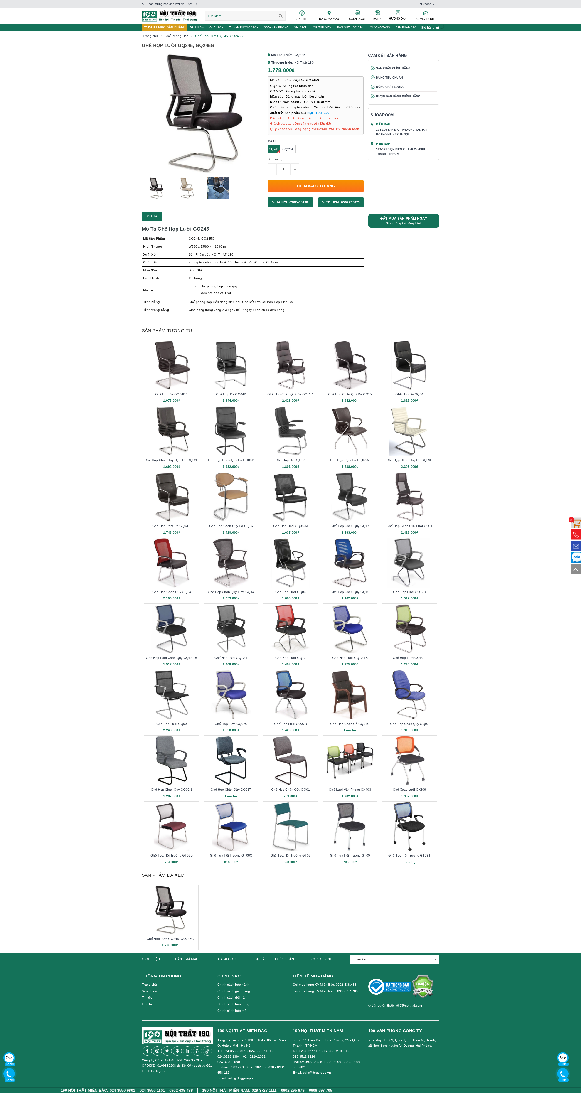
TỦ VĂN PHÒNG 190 (243, 27)
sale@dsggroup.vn (241, 1078)
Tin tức (147, 997)
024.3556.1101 (260, 1051)
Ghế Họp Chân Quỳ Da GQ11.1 (290, 394)
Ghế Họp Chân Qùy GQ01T (231, 789)
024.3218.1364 (228, 1056)
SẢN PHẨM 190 (406, 27)
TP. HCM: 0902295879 (342, 202)
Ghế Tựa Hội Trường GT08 (290, 855)
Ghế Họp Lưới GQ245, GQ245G (170, 938)
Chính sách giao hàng (233, 991)
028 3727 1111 (200, 1090)
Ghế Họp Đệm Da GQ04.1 (171, 526)
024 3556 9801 (57, 1090)
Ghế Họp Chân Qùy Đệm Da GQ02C (171, 460)
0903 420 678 (240, 1067)
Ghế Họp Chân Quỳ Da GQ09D (410, 460)
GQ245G (288, 149)
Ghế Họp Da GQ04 (409, 394)
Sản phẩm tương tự (167, 330)
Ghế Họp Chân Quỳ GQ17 (350, 526)
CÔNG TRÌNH (425, 18)
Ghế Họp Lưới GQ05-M (290, 526)
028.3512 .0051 (335, 1051)
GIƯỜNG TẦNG (380, 27)
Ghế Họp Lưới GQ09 (171, 724)
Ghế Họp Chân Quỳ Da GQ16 (231, 526)
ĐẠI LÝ (377, 18)
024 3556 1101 (87, 1090)
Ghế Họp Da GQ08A (290, 460)
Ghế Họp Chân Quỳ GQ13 (171, 592)
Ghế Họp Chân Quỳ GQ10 (350, 592)
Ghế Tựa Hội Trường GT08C (231, 855)
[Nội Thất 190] (169, 15)
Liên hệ (147, 1004)
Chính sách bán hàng (233, 1004)
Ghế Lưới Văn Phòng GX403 (350, 789)
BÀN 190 (196, 27)
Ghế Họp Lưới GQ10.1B (350, 658)
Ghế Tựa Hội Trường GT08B (171, 855)
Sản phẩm (149, 991)
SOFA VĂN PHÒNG (276, 27)
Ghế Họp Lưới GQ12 (290, 658)
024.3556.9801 (235, 1051)
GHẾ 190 (215, 27)
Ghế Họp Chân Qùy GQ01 (290, 789)
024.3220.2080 (228, 1062)
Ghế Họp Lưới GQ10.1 (409, 658)
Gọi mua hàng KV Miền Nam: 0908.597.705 (325, 991)
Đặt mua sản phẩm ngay (403, 221)
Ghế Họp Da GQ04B (231, 394)
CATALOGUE (357, 18)
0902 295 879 (315, 1062)
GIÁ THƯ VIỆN (322, 27)
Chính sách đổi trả (231, 997)
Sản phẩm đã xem (163, 875)
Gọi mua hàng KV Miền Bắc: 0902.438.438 (325, 984)
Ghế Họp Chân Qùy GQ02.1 (171, 789)
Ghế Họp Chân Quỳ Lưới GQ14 (231, 592)
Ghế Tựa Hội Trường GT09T (409, 855)
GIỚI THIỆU (302, 18)
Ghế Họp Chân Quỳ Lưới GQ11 (410, 526)
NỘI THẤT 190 (318, 113)
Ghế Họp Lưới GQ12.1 (231, 658)
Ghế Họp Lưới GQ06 (290, 592)
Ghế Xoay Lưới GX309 (409, 789)
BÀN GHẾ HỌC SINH (350, 27)
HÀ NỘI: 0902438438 (291, 202)
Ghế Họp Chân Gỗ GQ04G (350, 724)
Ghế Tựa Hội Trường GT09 (350, 855)
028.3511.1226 (304, 1056)
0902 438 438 (264, 1067)
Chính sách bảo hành (233, 984)
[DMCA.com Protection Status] (423, 988)
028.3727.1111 (310, 1051)
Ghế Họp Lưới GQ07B (290, 724)
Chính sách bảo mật (232, 1010)
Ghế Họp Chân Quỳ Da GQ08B (231, 460)
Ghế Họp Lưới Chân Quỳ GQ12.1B (171, 658)
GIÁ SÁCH (300, 27)
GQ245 (273, 149)
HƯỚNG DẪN (398, 18)
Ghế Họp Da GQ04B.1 (171, 394)
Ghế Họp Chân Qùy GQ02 (409, 724)
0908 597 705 (339, 1062)
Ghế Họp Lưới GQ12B (409, 592)
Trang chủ (149, 984)
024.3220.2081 (254, 1056)
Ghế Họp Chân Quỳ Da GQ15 (350, 394)
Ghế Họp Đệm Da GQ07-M (350, 460)
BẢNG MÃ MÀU (329, 18)
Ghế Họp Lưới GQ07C (231, 724)
